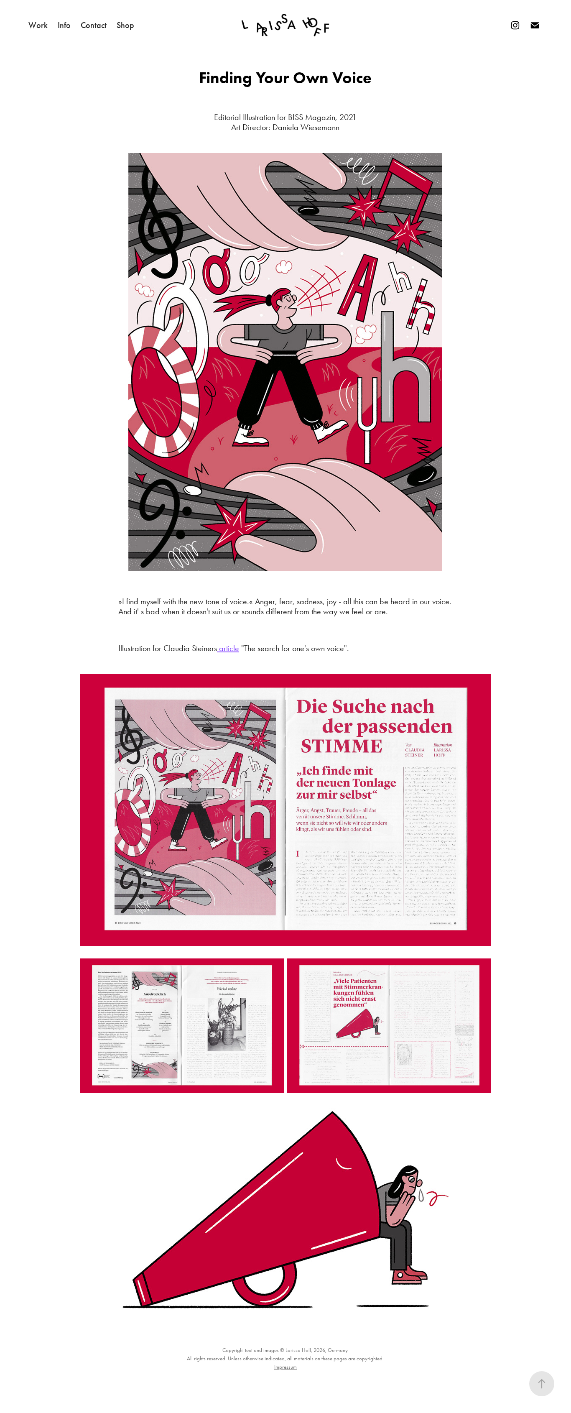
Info (64, 25)
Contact (94, 25)
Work (38, 25)
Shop (125, 25)
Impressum (285, 1367)
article (228, 648)
